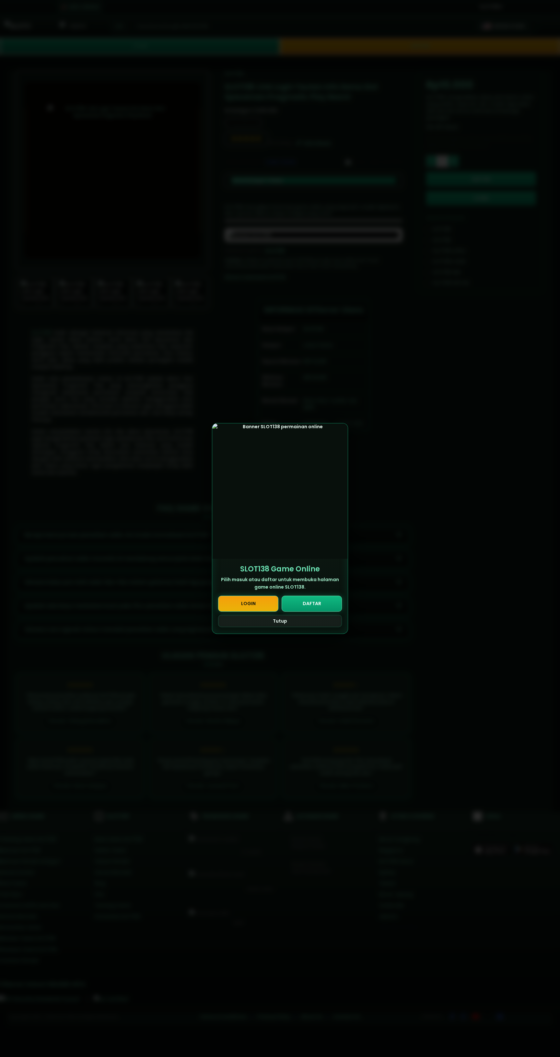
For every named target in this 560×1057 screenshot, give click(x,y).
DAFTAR (312, 603)
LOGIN (248, 603)
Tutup (280, 621)
